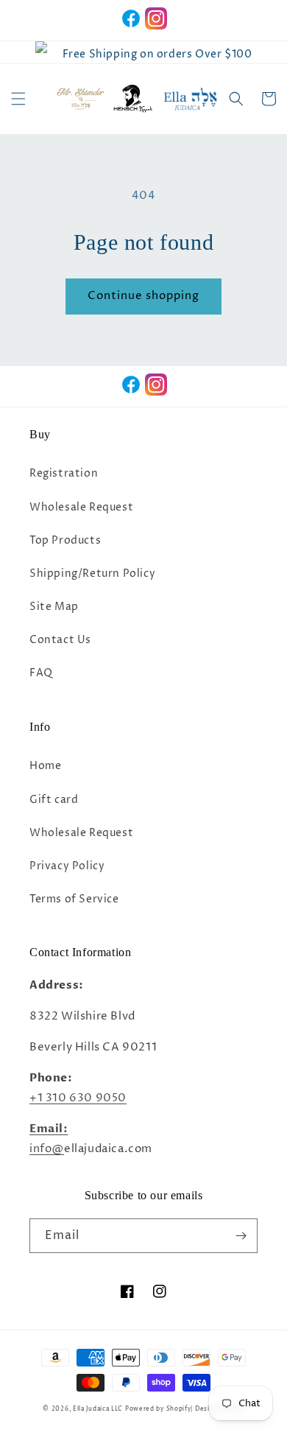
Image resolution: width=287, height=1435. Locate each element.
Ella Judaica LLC (98, 1409)
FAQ (41, 673)
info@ (46, 1149)
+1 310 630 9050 (78, 1098)
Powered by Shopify (158, 1409)
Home (45, 766)
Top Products (65, 540)
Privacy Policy (66, 866)
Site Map (54, 607)
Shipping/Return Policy (92, 573)
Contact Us (60, 640)
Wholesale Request (81, 507)
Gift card (53, 800)
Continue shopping (143, 296)
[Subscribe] (240, 1235)
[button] (18, 99)
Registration (63, 473)
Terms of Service (74, 899)
